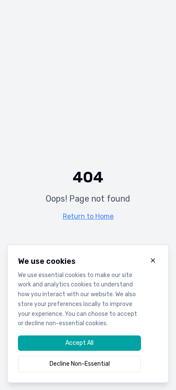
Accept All (79, 343)
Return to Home (88, 216)
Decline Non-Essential (80, 363)
